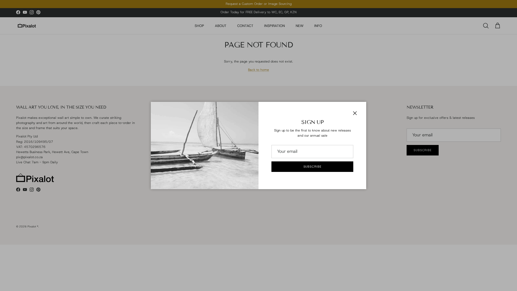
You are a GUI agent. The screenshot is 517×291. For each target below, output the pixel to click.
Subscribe (312, 166)
